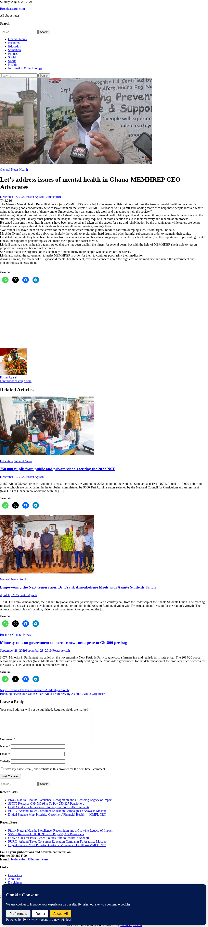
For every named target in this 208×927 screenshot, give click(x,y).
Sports (12, 61)
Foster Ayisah (35, 196)
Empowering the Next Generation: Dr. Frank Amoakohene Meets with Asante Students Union (78, 587)
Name (5, 746)
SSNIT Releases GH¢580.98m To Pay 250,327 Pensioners (46, 803)
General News (17, 39)
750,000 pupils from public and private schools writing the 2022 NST (57, 469)
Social (12, 57)
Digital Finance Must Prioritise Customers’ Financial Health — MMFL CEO (57, 814)
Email (5, 754)
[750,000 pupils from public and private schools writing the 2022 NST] (104, 426)
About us (14, 879)
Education (14, 46)
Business (14, 42)
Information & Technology (25, 68)
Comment (7, 739)
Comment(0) (52, 196)
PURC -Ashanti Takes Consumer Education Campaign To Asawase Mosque (57, 811)
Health (12, 64)
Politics (12, 53)
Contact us (15, 875)
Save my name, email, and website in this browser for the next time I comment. (55, 769)
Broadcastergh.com (12, 8)
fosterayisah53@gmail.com (29, 859)
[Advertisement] (104, 317)
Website (5, 761)
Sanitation (14, 50)
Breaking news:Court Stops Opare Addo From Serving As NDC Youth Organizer (52, 693)
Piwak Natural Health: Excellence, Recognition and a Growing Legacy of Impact (60, 800)
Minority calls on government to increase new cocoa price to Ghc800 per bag (63, 642)
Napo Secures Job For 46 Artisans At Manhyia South (34, 690)
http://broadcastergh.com (15, 381)
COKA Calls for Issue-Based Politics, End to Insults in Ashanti (48, 807)
